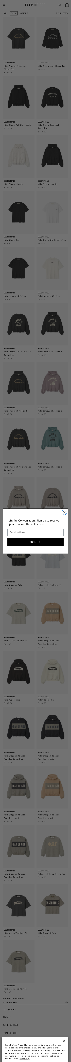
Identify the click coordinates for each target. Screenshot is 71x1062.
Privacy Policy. (25, 1059)
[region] (35, 1049)
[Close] (64, 1041)
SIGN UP (35, 542)
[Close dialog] (64, 512)
